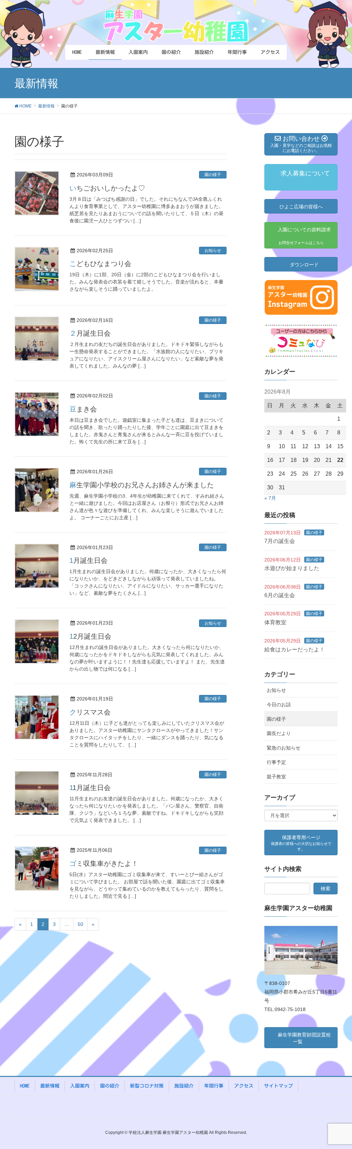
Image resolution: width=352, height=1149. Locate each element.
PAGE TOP (337, 1108)
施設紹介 (184, 1085)
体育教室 (275, 622)
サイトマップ (278, 1085)
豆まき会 (83, 409)
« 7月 (270, 498)
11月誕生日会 (90, 787)
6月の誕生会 (279, 595)
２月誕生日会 (90, 333)
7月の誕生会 (279, 541)
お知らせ (213, 250)
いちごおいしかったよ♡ (107, 188)
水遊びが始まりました (291, 568)
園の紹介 (109, 1085)
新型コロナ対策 (147, 1085)
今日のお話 (279, 704)
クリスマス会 (90, 712)
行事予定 (276, 762)
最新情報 (49, 1085)
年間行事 (213, 1085)
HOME (25, 1085)
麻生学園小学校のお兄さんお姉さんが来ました (141, 485)
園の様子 (213, 174)
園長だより (279, 733)
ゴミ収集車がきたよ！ (103, 863)
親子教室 (276, 776)
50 (80, 924)
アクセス (243, 1085)
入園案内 (79, 1085)
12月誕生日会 (90, 636)
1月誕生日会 (88, 560)
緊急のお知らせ (283, 748)
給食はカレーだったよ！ (294, 649)
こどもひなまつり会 (100, 263)
